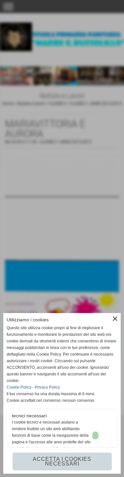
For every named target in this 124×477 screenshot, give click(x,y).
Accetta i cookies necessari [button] (62, 461)
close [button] (115, 319)
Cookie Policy (19, 387)
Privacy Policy (47, 387)
